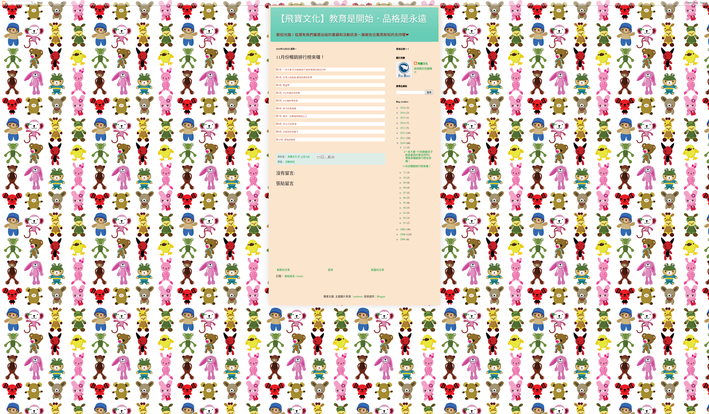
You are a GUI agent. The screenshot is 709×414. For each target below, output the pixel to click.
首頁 (330, 270)
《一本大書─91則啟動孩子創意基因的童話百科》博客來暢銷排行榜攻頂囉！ (418, 156)
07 (405, 192)
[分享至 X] (326, 157)
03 (405, 213)
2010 (403, 143)
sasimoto (357, 296)
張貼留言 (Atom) (294, 276)
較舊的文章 (377, 270)
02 (405, 218)
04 (405, 207)
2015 (403, 117)
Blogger (381, 296)
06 (405, 197)
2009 (403, 229)
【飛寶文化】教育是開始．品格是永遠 (351, 18)
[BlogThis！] (322, 157)
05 (405, 202)
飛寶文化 (423, 63)
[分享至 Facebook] (329, 157)
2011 (403, 138)
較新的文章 (283, 270)
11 (405, 172)
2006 (403, 239)
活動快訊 (290, 161)
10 (405, 177)
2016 (403, 112)
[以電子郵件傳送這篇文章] (319, 157)
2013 (403, 128)
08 (405, 187)
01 (405, 223)
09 (405, 182)
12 (405, 147)
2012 (403, 133)
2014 (403, 123)
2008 (403, 234)
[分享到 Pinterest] (333, 157)
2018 (403, 107)
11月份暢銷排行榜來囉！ (417, 166)
